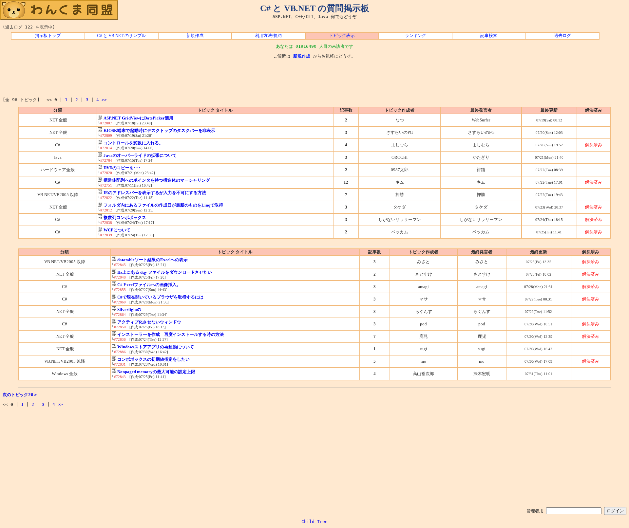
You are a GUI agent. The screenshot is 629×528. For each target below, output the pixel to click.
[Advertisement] (314, 78)
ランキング (415, 35)
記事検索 (488, 35)
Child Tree (314, 521)
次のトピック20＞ (20, 394)
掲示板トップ (48, 35)
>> (104, 99)
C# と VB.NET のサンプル (121, 35)
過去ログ (562, 35)
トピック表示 (342, 35)
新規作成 (194, 35)
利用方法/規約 (268, 35)
